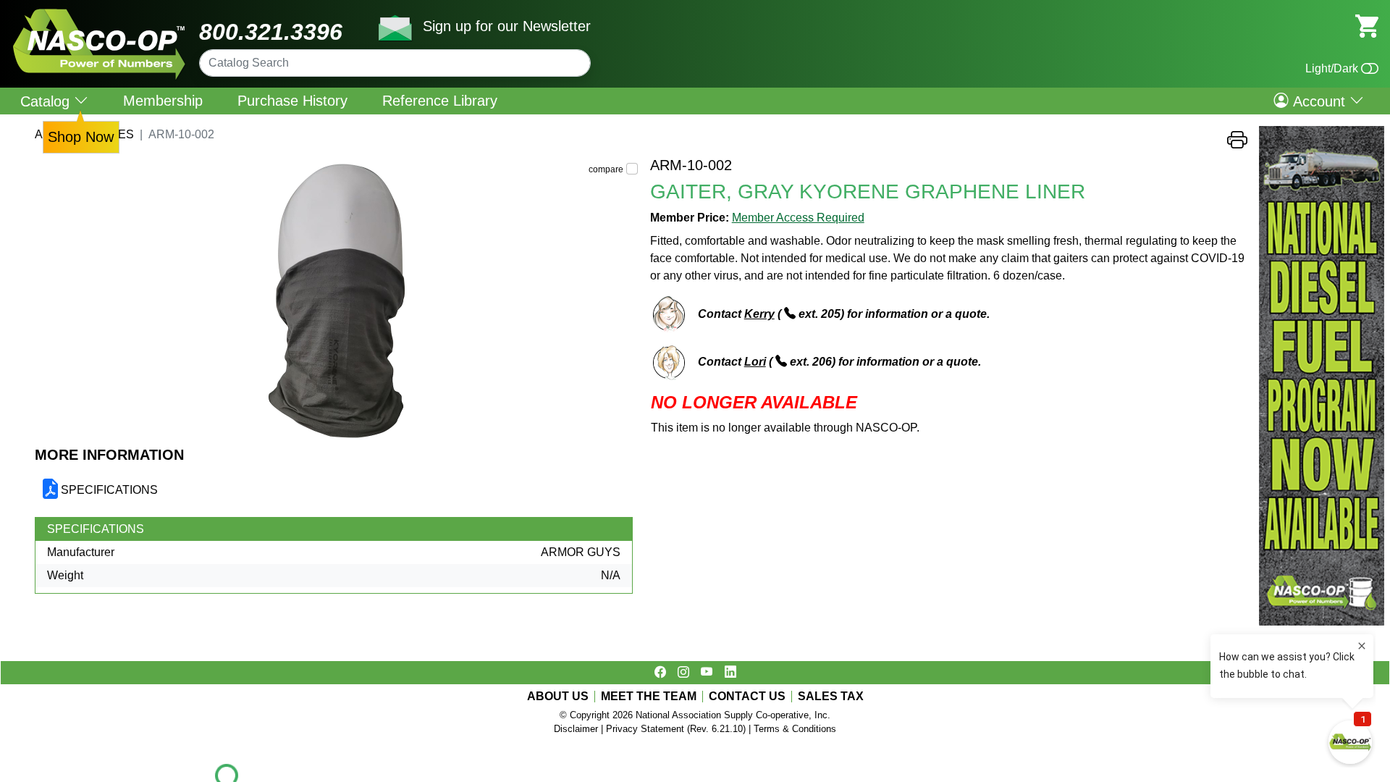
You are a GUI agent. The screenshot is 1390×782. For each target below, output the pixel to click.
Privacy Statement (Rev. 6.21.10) (676, 728)
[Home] (100, 14)
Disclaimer (576, 728)
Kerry (759, 314)
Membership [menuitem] (163, 100)
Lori (755, 362)
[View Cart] (1366, 25)
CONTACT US (747, 696)
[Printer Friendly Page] (1237, 144)
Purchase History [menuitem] (292, 100)
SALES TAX (831, 696)
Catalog (47, 101)
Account (1319, 100)
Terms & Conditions (795, 728)
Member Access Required (798, 217)
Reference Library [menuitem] (439, 100)
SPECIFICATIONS (109, 490)
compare (606, 169)
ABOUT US (558, 696)
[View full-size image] (337, 301)
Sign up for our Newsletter (507, 26)
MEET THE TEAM (648, 696)
